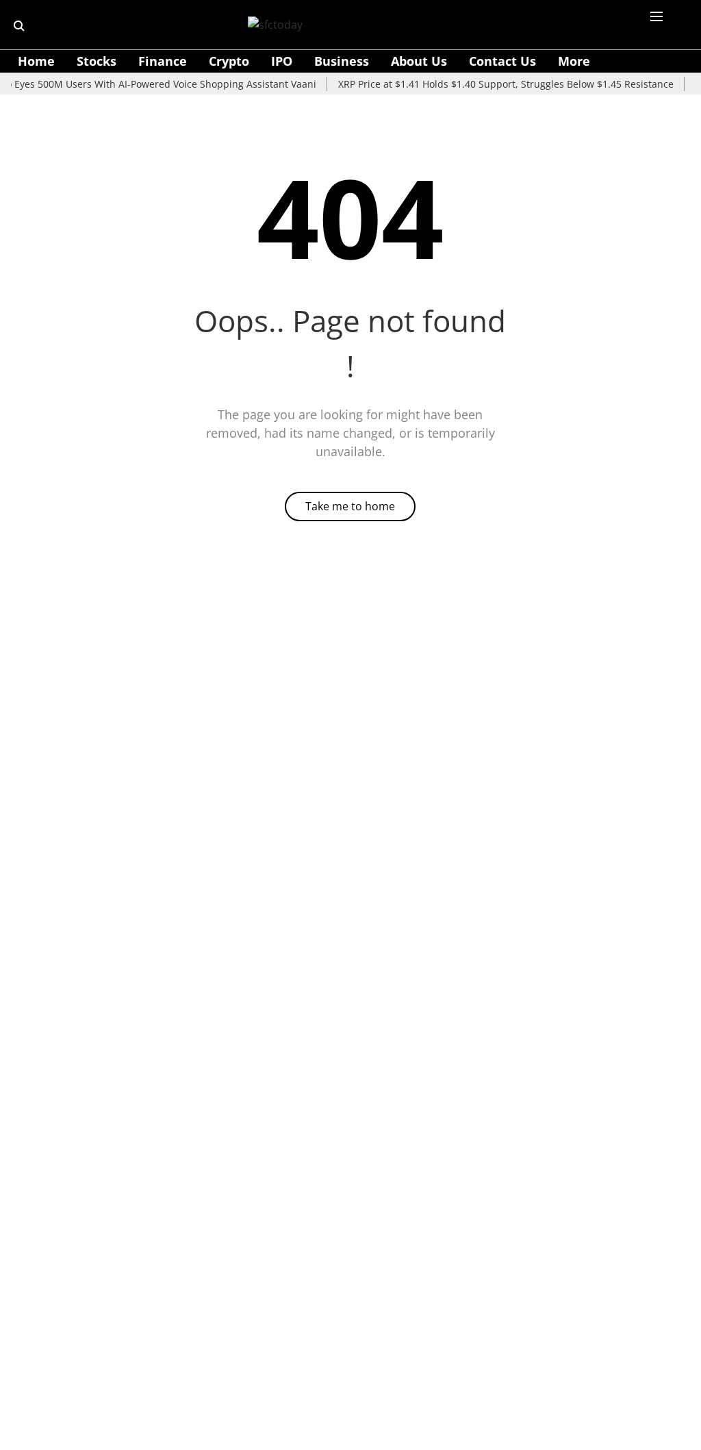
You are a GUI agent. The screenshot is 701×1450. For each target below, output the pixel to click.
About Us (419, 61)
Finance (162, 61)
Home (36, 61)
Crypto (229, 61)
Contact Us (502, 61)
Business (341, 61)
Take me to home (350, 506)
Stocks (96, 61)
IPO (281, 61)
